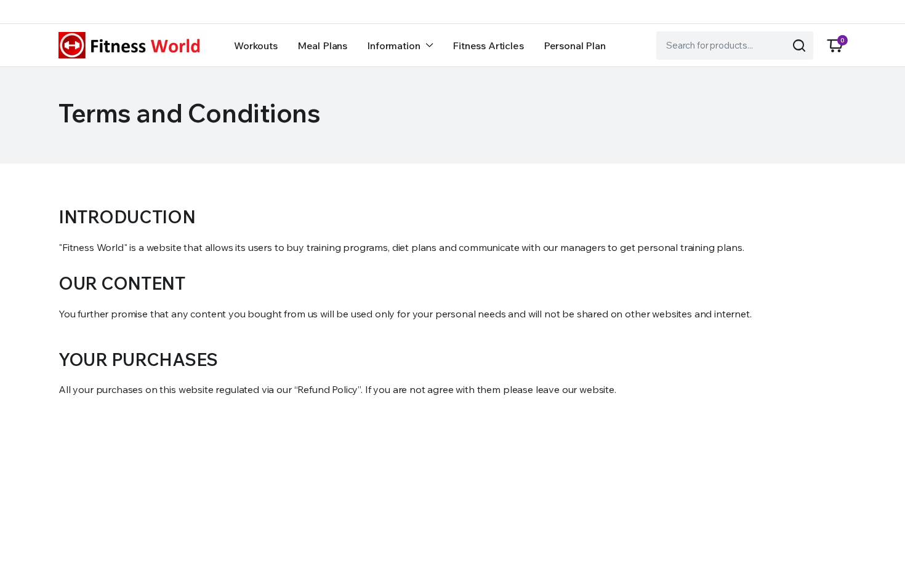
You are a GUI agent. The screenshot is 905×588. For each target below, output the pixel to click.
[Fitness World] (132, 45)
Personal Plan (575, 45)
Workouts (256, 45)
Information (393, 45)
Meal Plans (322, 45)
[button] (835, 45)
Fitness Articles (487, 45)
